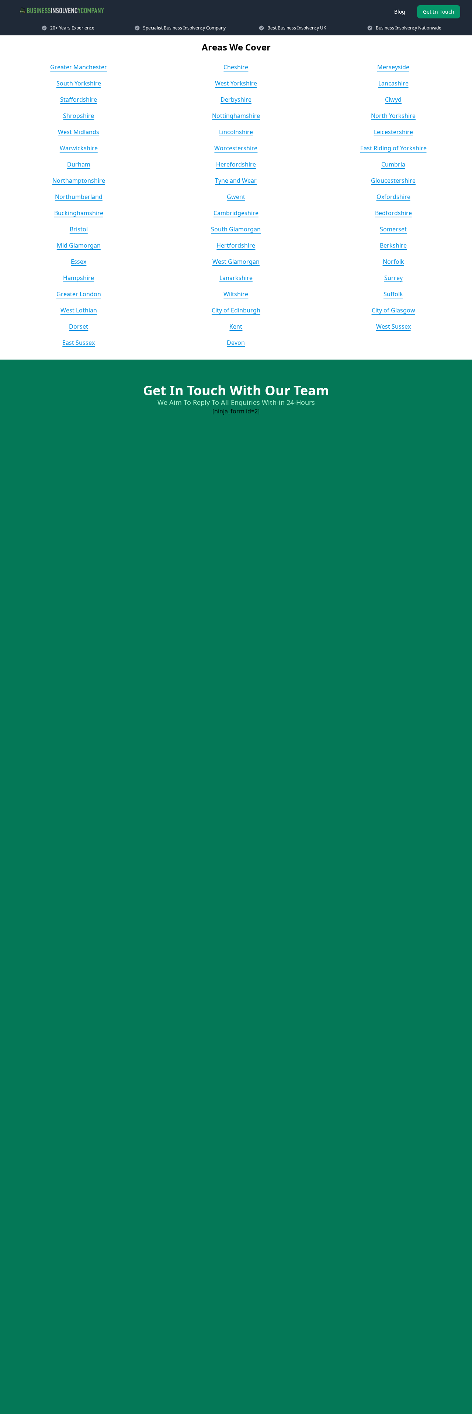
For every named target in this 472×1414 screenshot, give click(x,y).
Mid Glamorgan (79, 245)
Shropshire (78, 116)
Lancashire (393, 83)
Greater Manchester (78, 67)
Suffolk (393, 294)
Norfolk (393, 262)
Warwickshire (79, 148)
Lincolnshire (236, 132)
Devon (236, 343)
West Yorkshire (236, 83)
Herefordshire (236, 164)
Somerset (393, 229)
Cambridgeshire (236, 213)
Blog (399, 11)
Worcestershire (235, 148)
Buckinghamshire (78, 213)
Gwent (236, 197)
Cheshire (235, 67)
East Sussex (78, 343)
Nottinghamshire (236, 116)
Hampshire (78, 278)
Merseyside (393, 67)
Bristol (79, 229)
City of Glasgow (393, 310)
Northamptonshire (78, 180)
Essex (78, 262)
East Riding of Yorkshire (393, 148)
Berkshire (393, 245)
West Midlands (78, 132)
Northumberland (79, 197)
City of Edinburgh (236, 310)
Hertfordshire (235, 245)
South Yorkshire (78, 83)
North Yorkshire (393, 116)
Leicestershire (393, 132)
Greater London (78, 294)
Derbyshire (236, 99)
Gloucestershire (393, 180)
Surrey (393, 278)
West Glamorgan (236, 262)
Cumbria (393, 164)
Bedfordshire (393, 213)
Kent (235, 326)
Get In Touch (438, 11)
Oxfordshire (393, 197)
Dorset (78, 326)
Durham (78, 164)
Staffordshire (78, 99)
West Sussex (393, 326)
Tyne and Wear (236, 180)
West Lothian (78, 310)
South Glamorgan (236, 229)
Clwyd (393, 99)
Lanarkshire (236, 278)
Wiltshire (235, 294)
